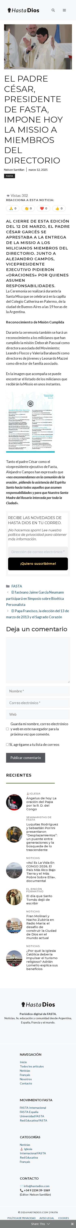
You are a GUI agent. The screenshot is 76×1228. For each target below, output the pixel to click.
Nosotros (26, 1079)
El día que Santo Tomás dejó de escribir (39, 899)
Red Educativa (29, 1157)
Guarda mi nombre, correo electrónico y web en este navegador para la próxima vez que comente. (39, 729)
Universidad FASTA (32, 1116)
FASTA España (29, 1112)
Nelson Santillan (14, 169)
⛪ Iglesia (26, 1149)
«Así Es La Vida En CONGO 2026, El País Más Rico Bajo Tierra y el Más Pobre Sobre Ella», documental (41, 872)
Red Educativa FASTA (33, 1120)
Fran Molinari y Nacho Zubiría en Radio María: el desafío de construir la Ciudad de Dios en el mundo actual (41, 927)
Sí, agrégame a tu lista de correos (34, 744)
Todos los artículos (32, 1066)
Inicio (23, 1062)
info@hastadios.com (36, 1186)
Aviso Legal (47, 1217)
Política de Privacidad (21, 1217)
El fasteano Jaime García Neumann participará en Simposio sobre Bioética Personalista (35, 598)
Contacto (26, 1083)
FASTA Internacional (33, 1107)
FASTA (9, 175)
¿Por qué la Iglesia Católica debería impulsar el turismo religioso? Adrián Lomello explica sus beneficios (42, 960)
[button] (53, 10)
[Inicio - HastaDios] (38, 1007)
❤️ (43, 208)
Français (25, 1075)
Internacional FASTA (33, 1153)
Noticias (25, 1070)
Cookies (63, 1217)
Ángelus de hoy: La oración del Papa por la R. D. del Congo (41, 803)
